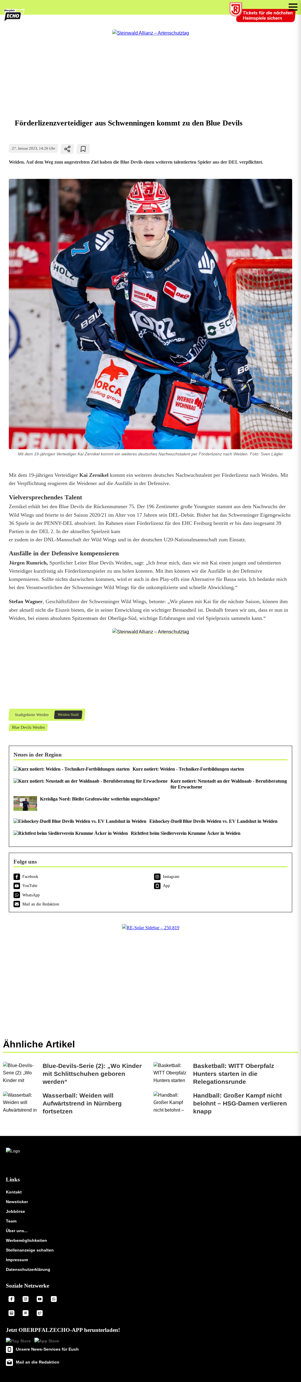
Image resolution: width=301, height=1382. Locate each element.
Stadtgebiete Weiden (31, 714)
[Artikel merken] (83, 149)
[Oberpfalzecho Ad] (263, 16)
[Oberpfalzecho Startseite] (14, 19)
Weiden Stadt (68, 715)
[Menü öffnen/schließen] (293, 7)
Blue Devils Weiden (28, 727)
